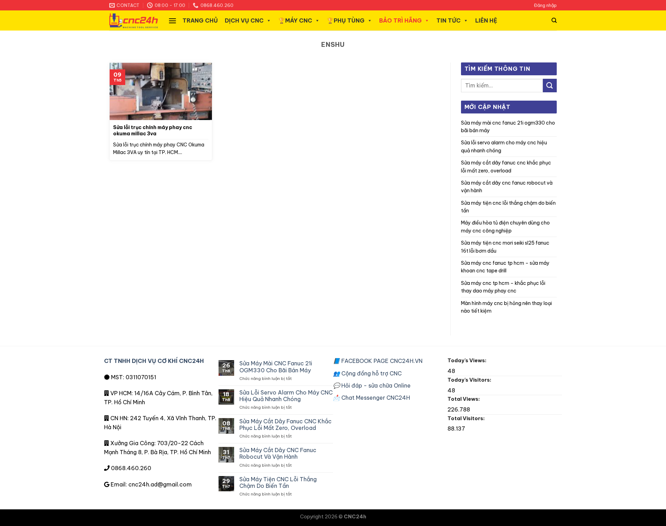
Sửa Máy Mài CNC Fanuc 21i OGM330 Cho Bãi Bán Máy (508, 127)
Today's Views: (467, 360)
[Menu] (172, 20)
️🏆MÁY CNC (295, 20)
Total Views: (464, 399)
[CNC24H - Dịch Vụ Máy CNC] (133, 20)
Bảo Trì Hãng (400, 20)
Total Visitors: (466, 418)
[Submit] (550, 85)
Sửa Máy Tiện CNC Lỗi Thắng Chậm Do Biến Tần (508, 207)
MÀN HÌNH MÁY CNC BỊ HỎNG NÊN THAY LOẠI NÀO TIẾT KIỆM (506, 307)
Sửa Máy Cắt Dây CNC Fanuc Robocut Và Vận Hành (507, 187)
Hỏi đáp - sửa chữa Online (372, 385)
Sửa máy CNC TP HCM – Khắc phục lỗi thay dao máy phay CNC (503, 287)
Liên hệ (486, 20)
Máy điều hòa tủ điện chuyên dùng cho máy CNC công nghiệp (505, 227)
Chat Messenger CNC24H (371, 397)
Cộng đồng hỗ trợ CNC (367, 373)
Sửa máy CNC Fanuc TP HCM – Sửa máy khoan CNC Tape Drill (505, 267)
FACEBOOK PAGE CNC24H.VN (377, 360)
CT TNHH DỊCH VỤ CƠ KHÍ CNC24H (154, 360)
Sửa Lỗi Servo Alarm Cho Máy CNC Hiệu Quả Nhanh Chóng (504, 146)
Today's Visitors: (469, 380)
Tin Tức (448, 20)
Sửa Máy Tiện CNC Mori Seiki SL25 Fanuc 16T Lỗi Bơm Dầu (505, 247)
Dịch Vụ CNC (244, 20)
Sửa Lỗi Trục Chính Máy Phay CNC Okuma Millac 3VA (152, 130)
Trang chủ (200, 20)
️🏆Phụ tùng (346, 20)
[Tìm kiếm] (554, 20)
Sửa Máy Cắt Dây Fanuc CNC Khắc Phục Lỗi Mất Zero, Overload (506, 166)
